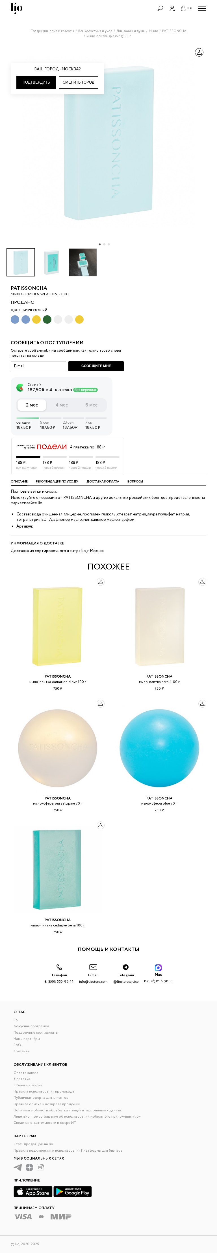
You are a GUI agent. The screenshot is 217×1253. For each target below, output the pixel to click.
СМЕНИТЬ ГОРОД (78, 82)
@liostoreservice (125, 978)
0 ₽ (189, 8)
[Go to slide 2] (104, 244)
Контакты (22, 1051)
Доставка (22, 1079)
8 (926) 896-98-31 (158, 978)
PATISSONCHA (29, 288)
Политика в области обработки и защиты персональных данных (68, 1110)
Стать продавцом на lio (33, 1144)
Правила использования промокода (44, 1091)
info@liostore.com (93, 978)
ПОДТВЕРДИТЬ (36, 82)
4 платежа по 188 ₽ (87, 447)
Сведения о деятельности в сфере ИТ (45, 1122)
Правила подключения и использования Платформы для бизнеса (68, 1150)
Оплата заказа (26, 1073)
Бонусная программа (31, 1026)
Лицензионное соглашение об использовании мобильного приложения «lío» (77, 1116)
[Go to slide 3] (109, 244)
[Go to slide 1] (100, 244)
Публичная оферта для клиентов (41, 1097)
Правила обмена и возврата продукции (47, 1104)
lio (16, 1020)
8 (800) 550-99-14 (59, 978)
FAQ (17, 1045)
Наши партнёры (27, 1039)
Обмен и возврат (28, 1085)
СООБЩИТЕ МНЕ (96, 366)
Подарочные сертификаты (36, 1032)
